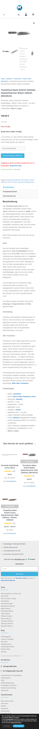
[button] (4, 14)
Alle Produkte (25, 180)
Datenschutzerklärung (8, 580)
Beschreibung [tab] (8, 187)
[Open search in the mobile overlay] (19, 15)
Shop (3, 79)
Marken (9, 79)
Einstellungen (9, 719)
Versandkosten (11, 481)
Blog (3, 630)
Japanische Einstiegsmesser (26, 182)
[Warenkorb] (33, 14)
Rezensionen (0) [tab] (9, 196)
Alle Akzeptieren (19, 726)
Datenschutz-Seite (15, 722)
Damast (15, 182)
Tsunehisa (17, 79)
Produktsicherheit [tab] (10, 192)
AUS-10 (9, 182)
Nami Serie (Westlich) (14, 180)
